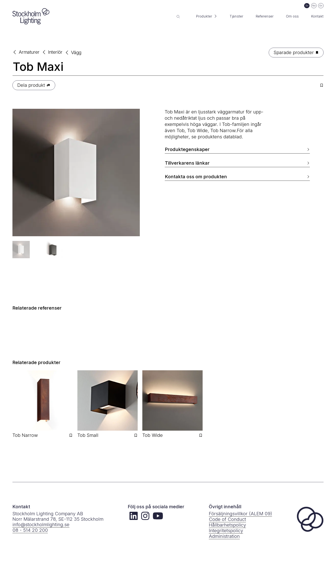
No (314, 5)
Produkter (204, 16)
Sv (306, 5)
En (320, 5)
